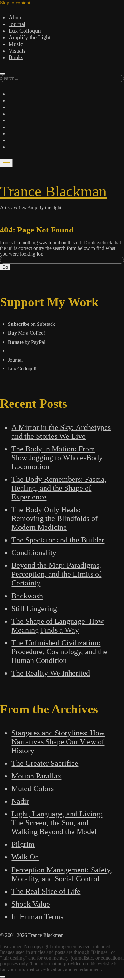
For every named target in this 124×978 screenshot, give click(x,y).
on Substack (31, 324)
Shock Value (30, 904)
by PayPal (26, 342)
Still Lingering (34, 608)
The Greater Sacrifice (44, 763)
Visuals (17, 50)
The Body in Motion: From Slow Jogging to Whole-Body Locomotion (57, 457)
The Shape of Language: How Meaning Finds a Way (57, 625)
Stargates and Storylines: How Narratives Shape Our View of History (58, 741)
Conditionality (33, 552)
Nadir (20, 801)
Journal (17, 24)
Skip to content (15, 2)
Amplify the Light (30, 37)
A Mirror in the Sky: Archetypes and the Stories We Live (61, 431)
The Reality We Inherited (50, 673)
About (16, 17)
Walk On (25, 856)
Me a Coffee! (26, 333)
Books (16, 57)
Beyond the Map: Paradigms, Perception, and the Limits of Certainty (56, 574)
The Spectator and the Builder (57, 539)
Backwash (27, 595)
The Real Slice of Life (45, 891)
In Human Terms (37, 916)
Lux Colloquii (25, 31)
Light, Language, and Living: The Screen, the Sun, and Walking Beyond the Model (56, 822)
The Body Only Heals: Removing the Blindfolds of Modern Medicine (54, 518)
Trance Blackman (53, 191)
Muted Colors (32, 788)
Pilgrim (23, 844)
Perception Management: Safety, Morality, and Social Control (61, 874)
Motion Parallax (36, 775)
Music (16, 44)
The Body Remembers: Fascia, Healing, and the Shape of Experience (59, 488)
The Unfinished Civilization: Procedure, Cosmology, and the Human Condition (59, 651)
